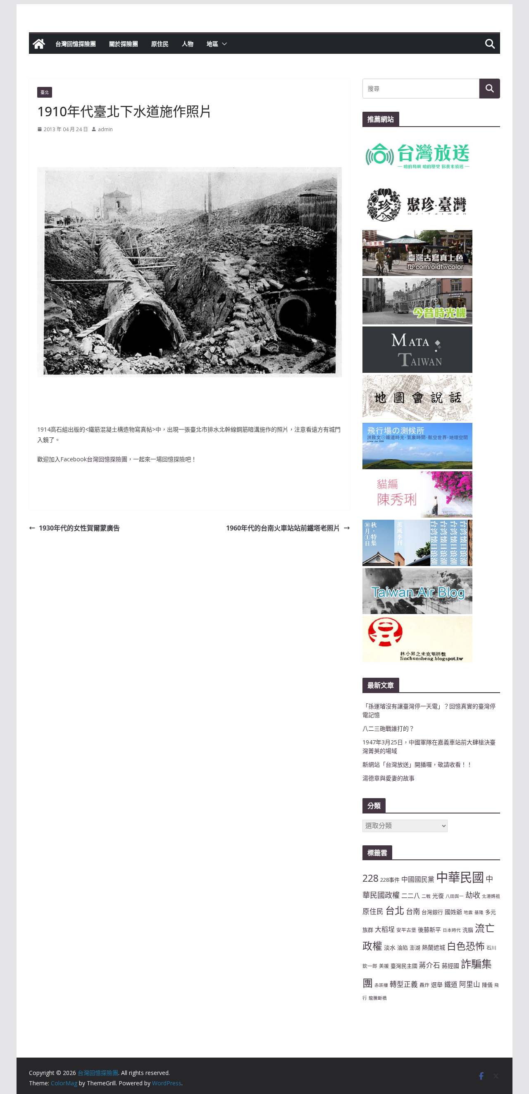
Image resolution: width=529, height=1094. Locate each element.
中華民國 (460, 877)
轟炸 (424, 984)
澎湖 (415, 947)
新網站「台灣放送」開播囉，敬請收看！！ (417, 764)
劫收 (472, 895)
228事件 (390, 879)
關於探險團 (123, 44)
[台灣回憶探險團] (39, 44)
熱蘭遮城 (433, 947)
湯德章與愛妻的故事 (388, 778)
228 (370, 878)
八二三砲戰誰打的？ (388, 728)
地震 (468, 912)
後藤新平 (429, 929)
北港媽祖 (491, 896)
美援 (384, 965)
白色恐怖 (466, 946)
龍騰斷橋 (378, 998)
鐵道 (451, 984)
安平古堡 (406, 929)
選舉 (437, 984)
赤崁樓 (381, 985)
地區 (212, 44)
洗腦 (467, 929)
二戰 (426, 896)
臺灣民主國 (404, 965)
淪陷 (402, 947)
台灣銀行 (432, 912)
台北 (394, 910)
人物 (187, 44)
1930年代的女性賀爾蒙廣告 (79, 528)
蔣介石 (429, 965)
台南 (413, 911)
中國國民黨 (417, 879)
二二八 (410, 895)
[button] (222, 44)
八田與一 (455, 896)
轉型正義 (404, 984)
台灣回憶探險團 (75, 44)
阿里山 (469, 984)
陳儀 (487, 984)
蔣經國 (450, 965)
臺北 (45, 92)
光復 (438, 896)
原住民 (160, 44)
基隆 (479, 912)
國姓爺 (453, 912)
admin (105, 129)
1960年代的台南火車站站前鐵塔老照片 (283, 528)
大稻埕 (385, 929)
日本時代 (452, 930)
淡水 (390, 947)
